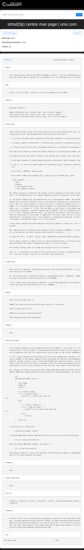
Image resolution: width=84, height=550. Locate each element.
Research (77, 33)
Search (79, 15)
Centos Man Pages (9, 33)
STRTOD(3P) (8, 60)
